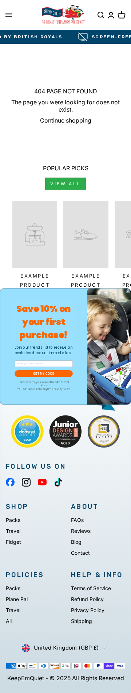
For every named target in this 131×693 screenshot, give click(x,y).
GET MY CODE (43, 373)
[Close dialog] (128, 291)
